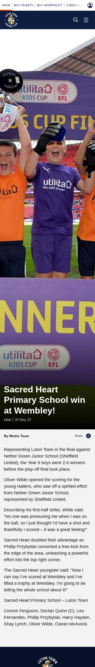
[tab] (6, 5)
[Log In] (90, 5)
